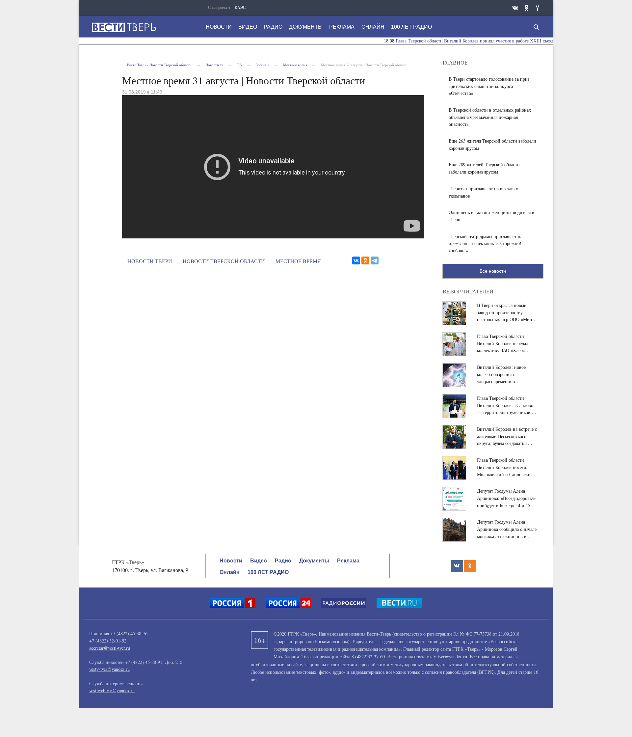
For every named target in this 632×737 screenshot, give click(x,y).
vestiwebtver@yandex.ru (112, 690)
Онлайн (372, 27)
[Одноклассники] (365, 260)
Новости (219, 27)
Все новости (493, 271)
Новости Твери (149, 261)
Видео (247, 27)
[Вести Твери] (124, 27)
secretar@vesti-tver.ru (109, 648)
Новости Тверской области (224, 261)
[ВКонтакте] (356, 260)
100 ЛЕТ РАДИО (411, 27)
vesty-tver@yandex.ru (109, 669)
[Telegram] (375, 260)
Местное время (298, 261)
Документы (306, 27)
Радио (273, 27)
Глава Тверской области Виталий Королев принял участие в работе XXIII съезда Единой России (480, 41)
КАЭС (240, 7)
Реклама (342, 27)
